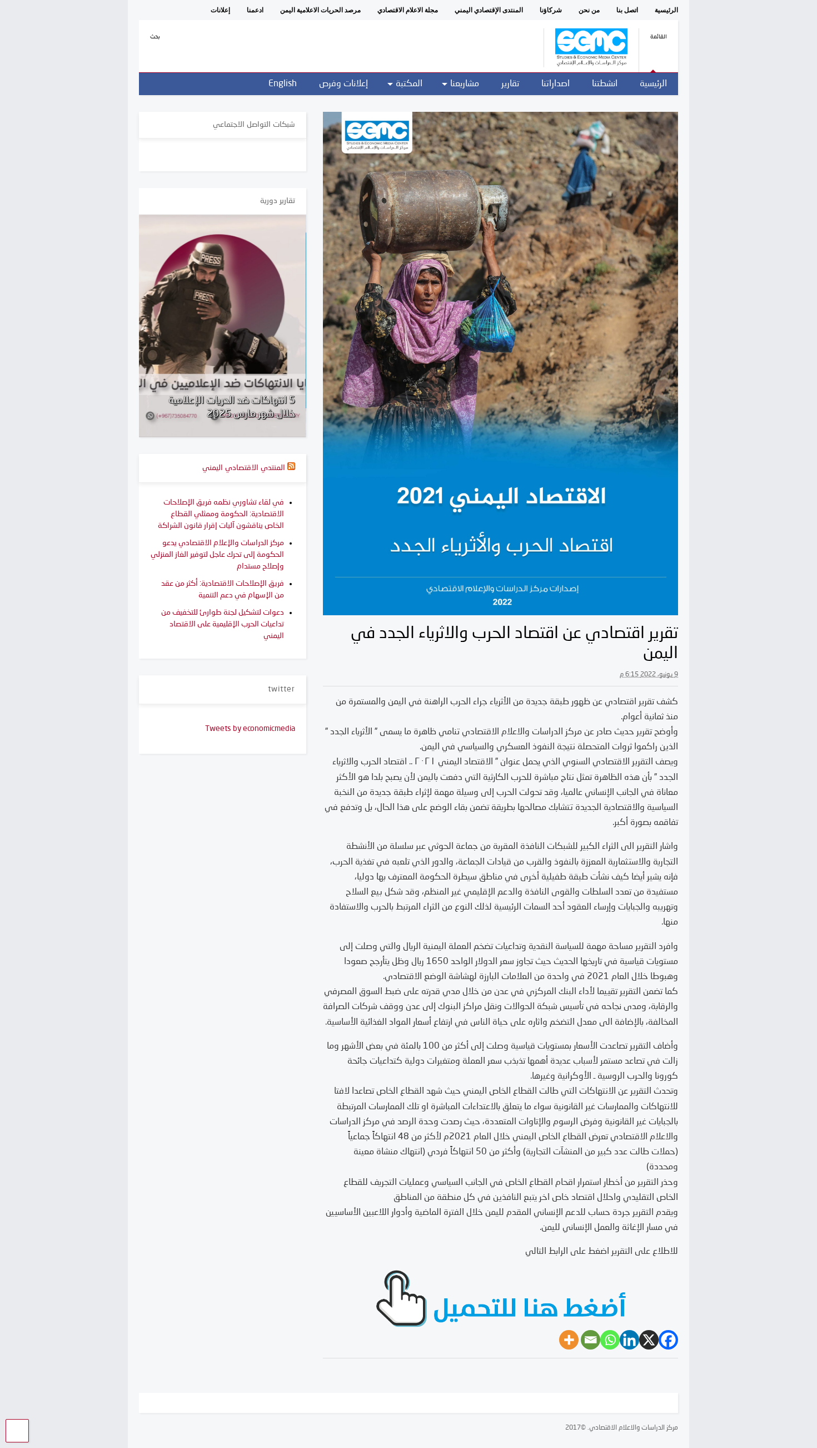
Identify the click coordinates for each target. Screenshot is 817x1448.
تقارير (510, 84)
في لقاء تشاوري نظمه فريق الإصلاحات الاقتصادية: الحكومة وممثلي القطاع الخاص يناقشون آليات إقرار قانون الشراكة (221, 514)
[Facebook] (668, 1340)
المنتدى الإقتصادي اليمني (489, 10)
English (282, 84)
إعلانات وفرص (343, 84)
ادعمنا (255, 10)
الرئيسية (666, 10)
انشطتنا (604, 84)
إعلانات (220, 10)
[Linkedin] (629, 1340)
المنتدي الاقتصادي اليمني (243, 468)
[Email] (590, 1340)
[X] (649, 1340)
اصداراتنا (555, 84)
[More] (569, 1340)
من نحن (589, 10)
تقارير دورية (277, 201)
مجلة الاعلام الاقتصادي (407, 10)
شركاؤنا (551, 10)
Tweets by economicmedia (250, 729)
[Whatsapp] (610, 1340)
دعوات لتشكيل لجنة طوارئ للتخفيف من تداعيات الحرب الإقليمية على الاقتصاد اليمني (222, 624)
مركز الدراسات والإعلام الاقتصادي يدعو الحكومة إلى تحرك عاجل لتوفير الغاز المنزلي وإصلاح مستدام (217, 554)
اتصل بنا (627, 10)
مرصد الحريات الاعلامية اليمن (320, 10)
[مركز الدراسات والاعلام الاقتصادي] (585, 63)
